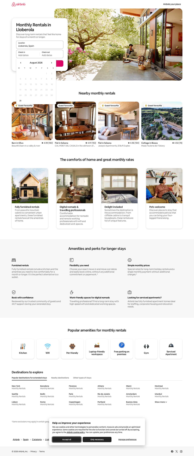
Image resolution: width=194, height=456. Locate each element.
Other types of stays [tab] (82, 378)
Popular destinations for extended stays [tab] (29, 378)
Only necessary (97, 439)
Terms (42, 451)
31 (20, 101)
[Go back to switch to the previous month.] (21, 63)
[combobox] (39, 45)
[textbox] (28, 55)
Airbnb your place (172, 4)
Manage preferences (127, 439)
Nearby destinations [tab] (60, 378)
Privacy (34, 451)
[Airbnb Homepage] (18, 4)
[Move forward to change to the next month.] (51, 63)
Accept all (66, 439)
